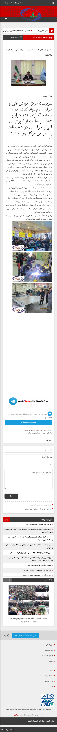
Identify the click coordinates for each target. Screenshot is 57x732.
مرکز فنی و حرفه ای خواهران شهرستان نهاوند (40, 433)
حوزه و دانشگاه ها (47, 655)
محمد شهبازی (19, 715)
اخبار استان (49, 644)
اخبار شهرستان (48, 650)
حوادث (51, 686)
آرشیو (6, 519)
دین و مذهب (49, 681)
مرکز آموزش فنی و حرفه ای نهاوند (33, 430)
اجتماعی (50, 661)
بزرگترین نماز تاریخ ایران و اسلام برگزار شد (38, 524)
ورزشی (51, 670)
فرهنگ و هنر (49, 675)
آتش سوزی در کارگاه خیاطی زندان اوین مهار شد (37, 570)
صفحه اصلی (50, 721)
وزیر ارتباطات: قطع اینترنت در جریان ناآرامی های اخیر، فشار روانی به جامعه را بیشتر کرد (29, 546)
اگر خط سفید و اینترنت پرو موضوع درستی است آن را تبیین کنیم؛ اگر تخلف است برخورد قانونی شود (28, 531)
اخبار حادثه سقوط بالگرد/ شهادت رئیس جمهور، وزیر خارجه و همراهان (30, 552)
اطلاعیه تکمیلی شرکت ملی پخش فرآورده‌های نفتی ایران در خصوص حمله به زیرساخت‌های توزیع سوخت (29, 538)
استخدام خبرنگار (32, 721)
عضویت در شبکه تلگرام (28, 422)
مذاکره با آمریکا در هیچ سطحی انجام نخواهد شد (37, 575)
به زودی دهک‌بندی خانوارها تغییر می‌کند (39, 565)
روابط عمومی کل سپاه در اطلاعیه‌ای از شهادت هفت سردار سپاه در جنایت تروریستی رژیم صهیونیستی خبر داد (30, 559)
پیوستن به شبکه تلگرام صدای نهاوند (25, 635)
